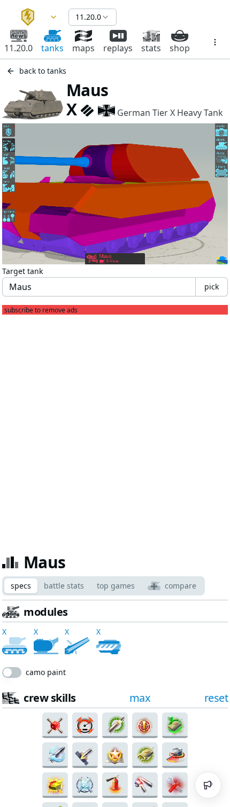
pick (211, 286)
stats (151, 48)
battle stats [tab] (64, 586)
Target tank (22, 271)
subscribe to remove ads (41, 310)
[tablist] (103, 586)
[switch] (11, 760)
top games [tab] (116, 586)
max (140, 786)
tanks (52, 48)
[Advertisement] (115, 429)
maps (83, 48)
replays (118, 48)
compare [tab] (180, 586)
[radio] (25, 698)
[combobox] (34, 17)
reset (216, 674)
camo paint (46, 760)
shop (180, 48)
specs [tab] (21, 586)
